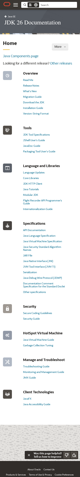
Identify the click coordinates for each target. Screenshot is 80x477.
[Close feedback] (28, 455)
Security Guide (31, 318)
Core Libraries (31, 178)
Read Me (28, 80)
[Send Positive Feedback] (74, 455)
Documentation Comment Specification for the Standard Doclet (44, 285)
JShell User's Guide (34, 140)
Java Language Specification (39, 235)
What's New (30, 91)
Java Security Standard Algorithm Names (42, 248)
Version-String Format (36, 113)
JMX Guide (29, 377)
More (58, 46)
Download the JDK (33, 102)
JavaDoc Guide (31, 146)
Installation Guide (33, 108)
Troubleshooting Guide (36, 366)
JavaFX (27, 398)
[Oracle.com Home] (7, 4)
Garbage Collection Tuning (38, 345)
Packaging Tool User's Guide (39, 151)
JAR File (27, 255)
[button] (15, 5)
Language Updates (34, 172)
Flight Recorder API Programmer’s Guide (42, 202)
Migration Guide (32, 96)
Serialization (30, 272)
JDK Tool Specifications (36, 134)
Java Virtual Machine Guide (38, 339)
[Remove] (36, 5)
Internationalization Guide (37, 209)
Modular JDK (30, 195)
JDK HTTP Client (32, 183)
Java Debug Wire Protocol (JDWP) (42, 278)
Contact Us (49, 469)
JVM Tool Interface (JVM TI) (39, 266)
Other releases (61, 63)
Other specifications (34, 292)
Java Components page (21, 56)
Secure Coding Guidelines (37, 313)
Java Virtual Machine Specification (42, 241)
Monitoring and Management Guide (43, 372)
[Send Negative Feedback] (66, 455)
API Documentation (34, 230)
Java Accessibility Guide (36, 404)
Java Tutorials (31, 189)
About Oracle (34, 469)
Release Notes (31, 85)
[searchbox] (58, 5)
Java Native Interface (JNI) (38, 261)
